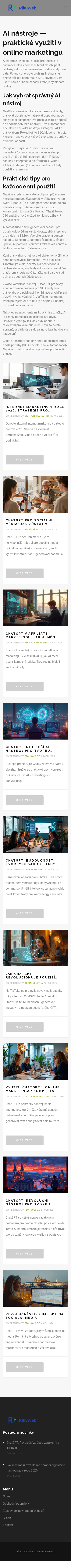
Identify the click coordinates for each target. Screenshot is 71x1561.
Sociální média (34, 529)
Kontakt (8, 1525)
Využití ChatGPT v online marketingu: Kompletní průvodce (33, 1089)
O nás (6, 1496)
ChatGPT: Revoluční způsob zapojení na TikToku (33, 1445)
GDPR (7, 1518)
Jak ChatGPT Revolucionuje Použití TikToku (30, 975)
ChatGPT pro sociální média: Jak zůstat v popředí (29, 522)
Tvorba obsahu (34, 869)
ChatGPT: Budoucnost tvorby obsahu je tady (30, 862)
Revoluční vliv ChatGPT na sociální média (35, 1316)
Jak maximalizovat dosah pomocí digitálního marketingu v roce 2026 (36, 1467)
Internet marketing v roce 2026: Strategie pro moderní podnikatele (35, 408)
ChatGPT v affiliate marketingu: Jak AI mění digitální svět (31, 635)
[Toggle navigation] (66, 8)
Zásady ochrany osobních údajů (23, 1511)
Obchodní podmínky (16, 1503)
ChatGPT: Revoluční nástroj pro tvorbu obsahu (28, 1202)
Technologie (32, 756)
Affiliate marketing (37, 643)
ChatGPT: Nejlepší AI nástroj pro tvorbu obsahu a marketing (28, 748)
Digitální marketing (37, 416)
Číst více (24, 459)
